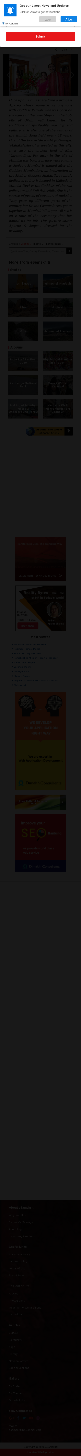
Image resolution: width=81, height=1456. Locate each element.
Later (47, 19)
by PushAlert (12, 23)
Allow (68, 19)
